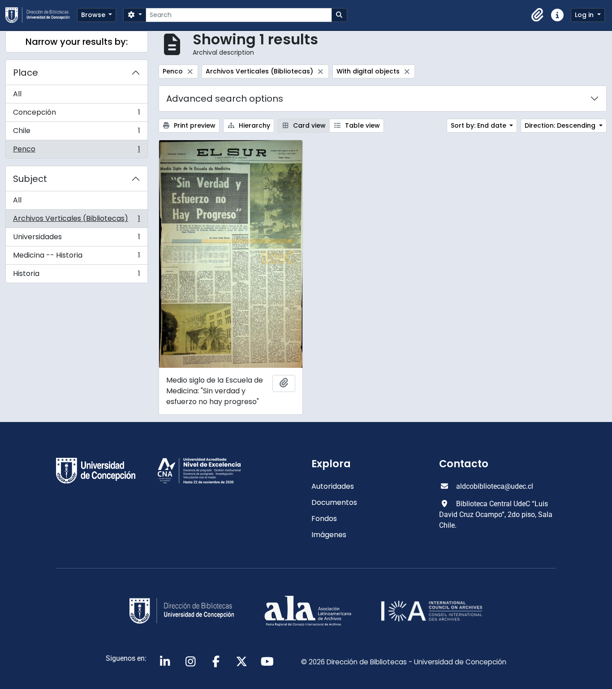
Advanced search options (224, 98)
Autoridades (332, 486)
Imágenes (328, 535)
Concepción (76, 114)
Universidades (76, 239)
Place (25, 72)
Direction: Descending (561, 125)
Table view (361, 125)
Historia (76, 275)
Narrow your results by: (77, 41)
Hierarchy (253, 125)
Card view (308, 125)
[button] (537, 15)
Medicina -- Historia (76, 257)
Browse (94, 14)
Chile (76, 132)
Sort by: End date (479, 125)
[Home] (41, 15)
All (17, 94)
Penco (76, 151)
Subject (30, 178)
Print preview (193, 125)
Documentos (334, 502)
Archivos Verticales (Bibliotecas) (76, 220)
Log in (585, 14)
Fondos (324, 518)
